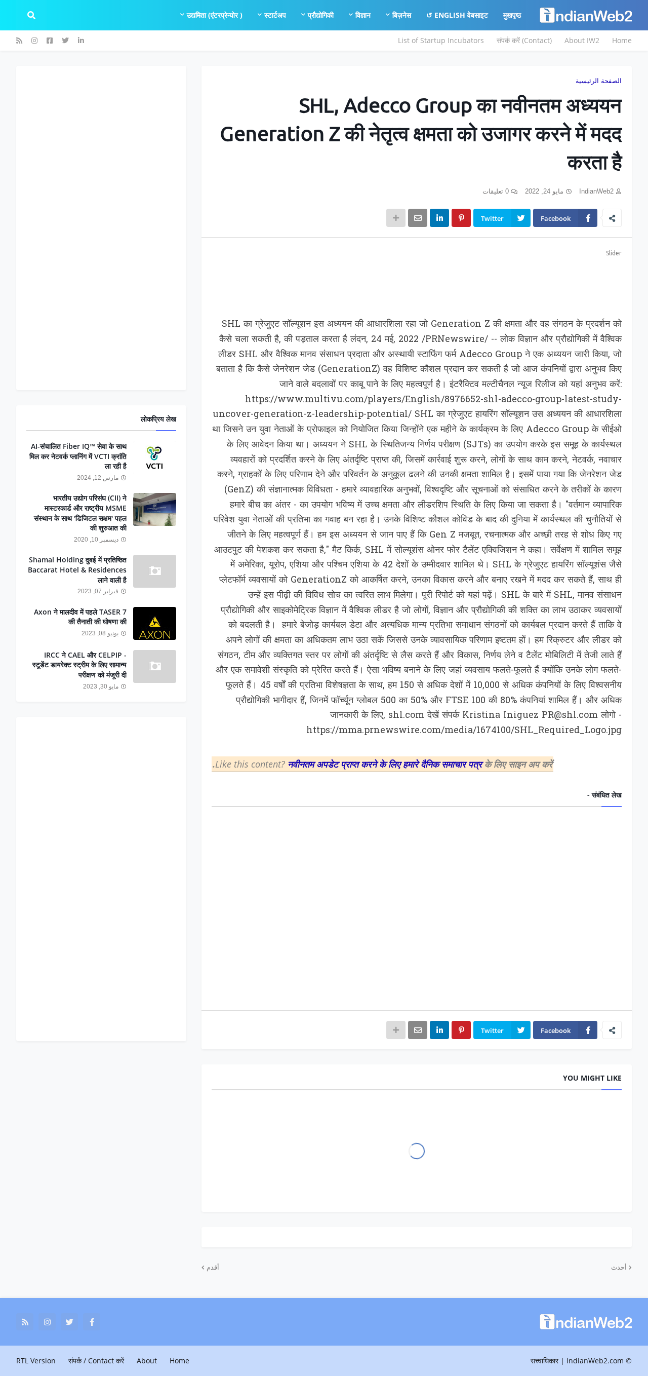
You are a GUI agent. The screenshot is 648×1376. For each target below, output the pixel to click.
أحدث (619, 1267)
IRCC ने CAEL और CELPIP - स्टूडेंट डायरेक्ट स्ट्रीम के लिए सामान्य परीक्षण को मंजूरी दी (79, 664)
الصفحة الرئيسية (599, 81)
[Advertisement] (417, 281)
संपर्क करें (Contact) (524, 40)
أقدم (213, 1267)
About (147, 1360)
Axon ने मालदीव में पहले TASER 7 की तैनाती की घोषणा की (80, 617)
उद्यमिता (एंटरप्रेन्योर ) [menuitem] (214, 15)
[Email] (417, 218)
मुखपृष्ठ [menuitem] (512, 15)
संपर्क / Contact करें (96, 1360)
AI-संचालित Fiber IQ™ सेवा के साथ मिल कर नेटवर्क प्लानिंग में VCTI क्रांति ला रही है (78, 456)
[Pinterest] (461, 218)
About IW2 (581, 40)
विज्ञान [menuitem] (363, 15)
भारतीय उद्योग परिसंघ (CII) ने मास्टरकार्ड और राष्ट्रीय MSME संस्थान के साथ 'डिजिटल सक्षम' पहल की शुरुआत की (80, 512)
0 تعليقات (495, 191)
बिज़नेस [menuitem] (401, 15)
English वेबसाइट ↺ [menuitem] (457, 15)
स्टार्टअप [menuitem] (275, 15)
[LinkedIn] (439, 218)
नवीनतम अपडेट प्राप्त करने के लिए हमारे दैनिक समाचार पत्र (386, 764)
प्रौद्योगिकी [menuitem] (321, 15)
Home (622, 40)
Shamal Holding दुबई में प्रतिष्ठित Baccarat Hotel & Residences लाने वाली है (77, 569)
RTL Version (36, 1360)
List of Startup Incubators (441, 40)
